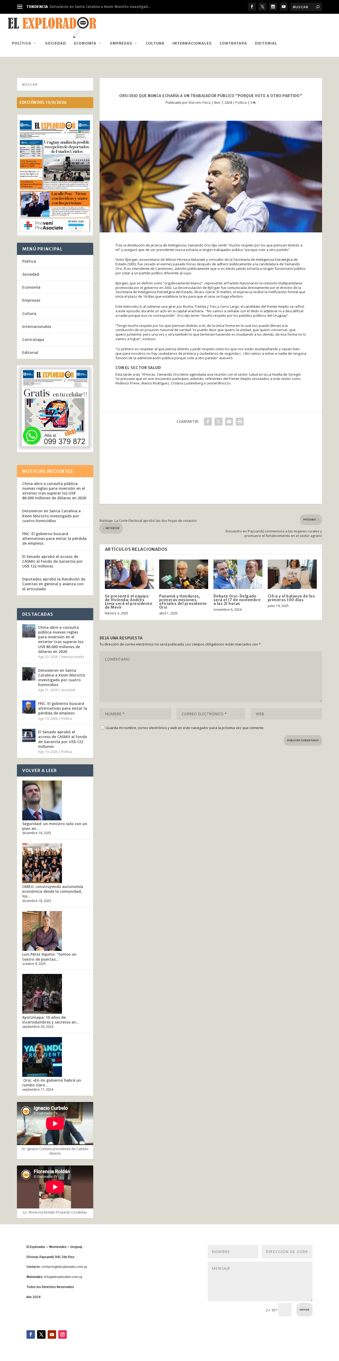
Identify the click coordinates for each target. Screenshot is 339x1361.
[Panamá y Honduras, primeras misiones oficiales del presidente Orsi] (183, 574)
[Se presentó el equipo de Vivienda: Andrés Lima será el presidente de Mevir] (129, 574)
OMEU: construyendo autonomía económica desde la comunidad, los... (52, 891)
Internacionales (192, 44)
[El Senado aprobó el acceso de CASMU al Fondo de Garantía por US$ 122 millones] (28, 735)
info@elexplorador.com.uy (63, 1277)
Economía (85, 44)
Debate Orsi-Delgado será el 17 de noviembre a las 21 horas (237, 600)
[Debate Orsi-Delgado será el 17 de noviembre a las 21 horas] (237, 574)
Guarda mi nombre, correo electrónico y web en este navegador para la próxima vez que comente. (185, 727)
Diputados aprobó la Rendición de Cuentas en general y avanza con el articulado (53, 584)
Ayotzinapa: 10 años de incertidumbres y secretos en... (50, 1020)
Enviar (304, 1309)
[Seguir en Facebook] (30, 1334)
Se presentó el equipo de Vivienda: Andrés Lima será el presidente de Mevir (129, 602)
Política (21, 44)
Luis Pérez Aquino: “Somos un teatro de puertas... (49, 956)
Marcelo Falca (200, 102)
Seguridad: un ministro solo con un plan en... (54, 826)
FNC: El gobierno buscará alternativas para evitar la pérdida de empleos (54, 538)
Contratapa (233, 44)
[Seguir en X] (41, 1334)
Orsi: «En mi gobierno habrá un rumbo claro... (51, 1082)
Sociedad (55, 44)
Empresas (121, 44)
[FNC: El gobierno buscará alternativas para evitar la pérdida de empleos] (28, 707)
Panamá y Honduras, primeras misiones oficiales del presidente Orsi (183, 602)
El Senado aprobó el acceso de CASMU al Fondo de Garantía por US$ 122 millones (52, 561)
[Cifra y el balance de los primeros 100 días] (292, 574)
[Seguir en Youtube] (52, 1334)
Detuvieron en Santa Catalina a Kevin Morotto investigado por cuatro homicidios (51, 515)
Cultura (155, 44)
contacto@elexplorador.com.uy (64, 1267)
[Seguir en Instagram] (62, 1334)
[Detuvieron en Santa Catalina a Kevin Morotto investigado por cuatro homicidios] (28, 673)
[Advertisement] (211, 467)
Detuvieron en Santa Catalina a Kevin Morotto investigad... (100, 6)
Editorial (266, 44)
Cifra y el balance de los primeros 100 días (291, 598)
